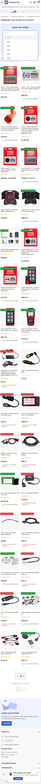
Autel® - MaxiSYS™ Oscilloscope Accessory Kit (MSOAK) (30, 210)
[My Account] (34, 2)
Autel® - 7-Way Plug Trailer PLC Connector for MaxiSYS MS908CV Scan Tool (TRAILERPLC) (10, 128)
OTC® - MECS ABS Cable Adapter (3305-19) (30, 573)
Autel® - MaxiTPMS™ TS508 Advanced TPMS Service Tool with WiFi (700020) (30, 330)
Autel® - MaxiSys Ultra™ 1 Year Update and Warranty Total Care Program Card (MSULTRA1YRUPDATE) (29, 252)
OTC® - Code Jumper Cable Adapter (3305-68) (8, 533)
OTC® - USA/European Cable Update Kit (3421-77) (29, 653)
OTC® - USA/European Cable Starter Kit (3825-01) (8, 653)
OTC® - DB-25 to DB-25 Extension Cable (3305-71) (30, 533)
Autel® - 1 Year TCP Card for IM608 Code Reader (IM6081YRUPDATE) (30, 87)
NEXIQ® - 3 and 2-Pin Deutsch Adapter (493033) (9, 454)
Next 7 (22, 676)
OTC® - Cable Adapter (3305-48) (30, 493)
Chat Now (18, 778)
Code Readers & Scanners (33, 16)
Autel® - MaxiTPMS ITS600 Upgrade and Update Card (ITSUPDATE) (8, 289)
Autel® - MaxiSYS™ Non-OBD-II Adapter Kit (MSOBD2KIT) (9, 210)
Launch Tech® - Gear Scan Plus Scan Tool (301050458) (29, 414)
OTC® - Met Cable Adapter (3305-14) (10, 613)
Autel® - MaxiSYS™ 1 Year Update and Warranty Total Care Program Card (30, 170)
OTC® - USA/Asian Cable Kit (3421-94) (30, 613)
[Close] (38, 772)
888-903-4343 (14, 736)
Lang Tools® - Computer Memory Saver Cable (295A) (9, 414)
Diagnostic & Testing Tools (18, 16)
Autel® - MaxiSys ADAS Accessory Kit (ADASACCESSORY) (10, 250)
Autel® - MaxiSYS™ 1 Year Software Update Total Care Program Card (8, 170)
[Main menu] (2, 2)
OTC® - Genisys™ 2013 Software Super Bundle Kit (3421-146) (10, 573)
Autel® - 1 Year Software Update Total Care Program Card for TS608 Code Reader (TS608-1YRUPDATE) (10, 88)
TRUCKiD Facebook (4, 774)
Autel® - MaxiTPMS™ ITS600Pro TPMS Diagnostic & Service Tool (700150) (30, 289)
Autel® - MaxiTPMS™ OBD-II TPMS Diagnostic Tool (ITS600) (9, 329)
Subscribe (6, 723)
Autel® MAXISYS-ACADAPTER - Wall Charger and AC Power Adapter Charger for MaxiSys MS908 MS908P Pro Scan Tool (9, 373)
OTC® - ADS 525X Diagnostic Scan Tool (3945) (10, 493)
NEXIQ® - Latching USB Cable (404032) (29, 454)
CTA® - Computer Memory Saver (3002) (30, 371)
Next (27, 689)
